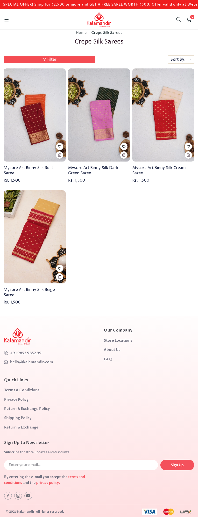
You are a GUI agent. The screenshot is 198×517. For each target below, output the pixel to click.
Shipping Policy (17, 417)
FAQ (108, 359)
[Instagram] (18, 496)
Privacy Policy (16, 399)
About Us (112, 349)
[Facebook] (8, 496)
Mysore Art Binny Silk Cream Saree (159, 170)
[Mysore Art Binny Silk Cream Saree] (163, 115)
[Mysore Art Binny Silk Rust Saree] (35, 115)
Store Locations (118, 340)
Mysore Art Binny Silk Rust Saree (28, 170)
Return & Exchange (21, 427)
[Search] (178, 19)
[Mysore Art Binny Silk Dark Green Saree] (99, 115)
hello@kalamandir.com (31, 362)
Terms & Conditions (21, 390)
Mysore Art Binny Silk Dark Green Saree (93, 170)
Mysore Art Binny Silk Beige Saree (29, 292)
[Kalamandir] (99, 19)
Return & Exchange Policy (27, 408)
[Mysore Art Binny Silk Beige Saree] (35, 236)
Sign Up (177, 465)
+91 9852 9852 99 (26, 353)
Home (81, 32)
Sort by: (178, 59)
